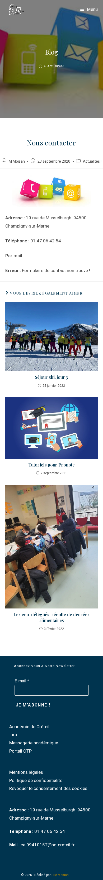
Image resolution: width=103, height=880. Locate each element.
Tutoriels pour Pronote (52, 465)
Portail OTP (20, 751)
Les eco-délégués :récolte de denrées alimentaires (51, 617)
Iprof (14, 734)
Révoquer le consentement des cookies (48, 788)
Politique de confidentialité (35, 780)
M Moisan (17, 161)
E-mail (22, 680)
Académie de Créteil (29, 726)
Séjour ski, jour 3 (51, 377)
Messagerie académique (33, 742)
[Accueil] (40, 66)
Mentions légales (26, 772)
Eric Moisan (60, 875)
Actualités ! (55, 66)
